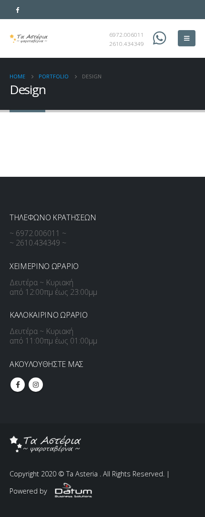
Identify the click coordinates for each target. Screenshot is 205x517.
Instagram (36, 384)
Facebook (17, 384)
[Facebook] (17, 9)
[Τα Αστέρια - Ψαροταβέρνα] (29, 38)
